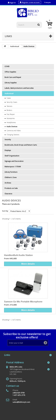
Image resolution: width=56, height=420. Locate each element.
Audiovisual (9, 93)
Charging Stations (12, 134)
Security (8, 139)
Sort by (5, 211)
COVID (7, 66)
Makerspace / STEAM (13, 166)
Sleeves (9, 106)
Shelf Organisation (12, 156)
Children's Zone (11, 177)
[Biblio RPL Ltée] (28, 12)
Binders (9, 110)
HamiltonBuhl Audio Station (18, 255)
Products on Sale (11, 188)
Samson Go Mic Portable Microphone (23, 301)
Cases (8, 98)
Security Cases (11, 102)
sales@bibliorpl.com (21, 402)
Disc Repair (10, 114)
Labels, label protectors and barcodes (19, 88)
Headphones (11, 122)
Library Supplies (11, 82)
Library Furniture (11, 172)
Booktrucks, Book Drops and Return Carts (21, 145)
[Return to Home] (4, 46)
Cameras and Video (13, 130)
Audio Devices (11, 126)
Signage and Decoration (14, 161)
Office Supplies (10, 72)
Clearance (8, 193)
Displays (8, 150)
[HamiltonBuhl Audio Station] (28, 237)
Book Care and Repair (13, 77)
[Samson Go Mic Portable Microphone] (28, 283)
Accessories (10, 118)
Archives (8, 183)
